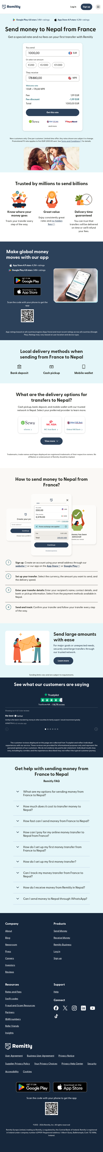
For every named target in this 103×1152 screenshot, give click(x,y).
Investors (10, 965)
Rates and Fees (13, 992)
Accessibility (12, 1072)
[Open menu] (98, 7)
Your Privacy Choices (45, 1064)
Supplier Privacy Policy (17, 1064)
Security (91, 1064)
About (8, 931)
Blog (7, 938)
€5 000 (58, 65)
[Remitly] (11, 7)
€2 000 (44, 65)
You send (30, 48)
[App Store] (27, 291)
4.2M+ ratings (74, 20)
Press (8, 951)
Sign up (86, 7)
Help (56, 992)
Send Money (60, 931)
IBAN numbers (13, 1019)
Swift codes (11, 999)
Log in (73, 7)
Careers (9, 958)
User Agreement (14, 1056)
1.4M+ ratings (33, 20)
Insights (9, 1033)
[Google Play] (27, 280)
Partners (9, 1012)
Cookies (27, 1072)
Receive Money (62, 938)
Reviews (9, 972)
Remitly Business (62, 945)
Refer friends (12, 1026)
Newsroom (11, 945)
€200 (31, 65)
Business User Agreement (40, 1056)
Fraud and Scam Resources (20, 1005)
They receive (32, 73)
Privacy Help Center (72, 1064)
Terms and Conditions (71, 141)
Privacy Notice (66, 1056)
